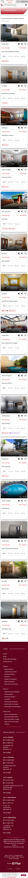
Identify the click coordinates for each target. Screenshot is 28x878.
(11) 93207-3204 (9, 800)
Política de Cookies (12, 877)
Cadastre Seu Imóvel (10, 672)
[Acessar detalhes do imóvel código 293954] (14, 351)
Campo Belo (5, 44)
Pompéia (4, 86)
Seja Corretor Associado (11, 722)
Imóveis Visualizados (10, 679)
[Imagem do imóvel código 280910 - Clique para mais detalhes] (14, 158)
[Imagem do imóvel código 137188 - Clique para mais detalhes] (14, 489)
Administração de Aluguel (11, 692)
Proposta (7, 699)
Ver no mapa (7, 752)
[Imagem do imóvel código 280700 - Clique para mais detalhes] (14, 447)
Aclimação (5, 128)
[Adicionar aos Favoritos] (25, 44)
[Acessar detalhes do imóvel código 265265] (14, 556)
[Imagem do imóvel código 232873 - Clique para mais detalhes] (14, 242)
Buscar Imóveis (8, 669)
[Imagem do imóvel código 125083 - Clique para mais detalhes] (14, 282)
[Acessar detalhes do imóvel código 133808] (14, 391)
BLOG (4, 656)
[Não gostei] (22, 44)
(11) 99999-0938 (9, 740)
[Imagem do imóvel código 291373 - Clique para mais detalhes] (14, 74)
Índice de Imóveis (9, 681)
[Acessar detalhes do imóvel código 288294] (14, 596)
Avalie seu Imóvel (9, 674)
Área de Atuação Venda (11, 717)
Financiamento (8, 694)
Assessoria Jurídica (9, 697)
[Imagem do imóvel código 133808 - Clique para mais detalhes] (14, 364)
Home (5, 654)
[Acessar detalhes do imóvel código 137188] (14, 516)
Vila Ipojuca (5, 459)
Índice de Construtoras (11, 684)
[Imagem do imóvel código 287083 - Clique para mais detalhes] (14, 404)
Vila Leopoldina (6, 211)
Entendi (23, 875)
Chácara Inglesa (6, 170)
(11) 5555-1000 (9, 780)
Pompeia (4, 581)
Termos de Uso (7, 661)
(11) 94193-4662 (9, 820)
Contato (6, 724)
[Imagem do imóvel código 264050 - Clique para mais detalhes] (14, 32)
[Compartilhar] (19, 44)
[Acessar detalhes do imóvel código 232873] (14, 269)
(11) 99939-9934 (9, 760)
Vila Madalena (6, 416)
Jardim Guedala (6, 501)
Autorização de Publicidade (12, 706)
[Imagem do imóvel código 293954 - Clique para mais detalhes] (14, 324)
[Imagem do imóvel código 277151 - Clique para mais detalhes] (14, 610)
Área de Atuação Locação (11, 719)
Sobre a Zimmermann (10, 714)
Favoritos (7, 676)
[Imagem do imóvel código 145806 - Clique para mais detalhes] (14, 200)
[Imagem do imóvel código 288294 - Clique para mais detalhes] (14, 570)
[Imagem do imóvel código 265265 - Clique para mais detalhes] (14, 529)
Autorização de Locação (11, 704)
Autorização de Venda (10, 701)
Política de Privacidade (9, 659)
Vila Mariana (5, 541)
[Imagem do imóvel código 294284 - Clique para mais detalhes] (14, 116)
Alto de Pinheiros (7, 375)
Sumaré (4, 253)
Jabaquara (5, 621)
